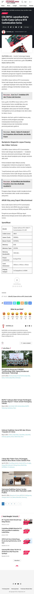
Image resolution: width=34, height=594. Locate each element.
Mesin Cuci (9, 497)
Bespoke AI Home (15, 495)
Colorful (10, 296)
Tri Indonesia (11, 467)
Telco (14, 408)
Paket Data (17, 436)
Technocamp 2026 (10, 377)
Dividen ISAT (13, 406)
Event (10, 375)
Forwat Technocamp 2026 (23, 375)
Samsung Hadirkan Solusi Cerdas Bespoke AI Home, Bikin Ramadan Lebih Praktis (16, 491)
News (3, 377)
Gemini (16, 463)
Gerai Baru (22, 434)
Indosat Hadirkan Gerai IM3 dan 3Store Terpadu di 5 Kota (16, 431)
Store (22, 436)
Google (29, 463)
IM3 (6, 465)
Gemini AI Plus (22, 463)
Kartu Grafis (28, 296)
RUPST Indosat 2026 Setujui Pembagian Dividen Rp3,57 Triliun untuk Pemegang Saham (16, 401)
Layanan (8, 436)
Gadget (5, 13)
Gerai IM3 (27, 434)
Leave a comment (27, 343)
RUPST (27, 406)
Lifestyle (4, 497)
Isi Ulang (14, 465)
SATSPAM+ (4, 467)
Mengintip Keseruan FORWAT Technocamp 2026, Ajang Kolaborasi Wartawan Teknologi (15, 371)
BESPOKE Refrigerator (25, 495)
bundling (11, 463)
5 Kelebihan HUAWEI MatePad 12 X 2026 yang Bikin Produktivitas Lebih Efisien (12, 530)
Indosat (19, 406)
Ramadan (18, 497)
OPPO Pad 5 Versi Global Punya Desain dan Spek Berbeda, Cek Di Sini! (11, 541)
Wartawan (18, 377)
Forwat (14, 375)
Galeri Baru (16, 434)
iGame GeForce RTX (18, 296)
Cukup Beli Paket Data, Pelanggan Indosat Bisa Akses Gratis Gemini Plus (16, 459)
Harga (3, 465)
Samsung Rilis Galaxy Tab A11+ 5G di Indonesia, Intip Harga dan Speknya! (11, 551)
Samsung (24, 497)
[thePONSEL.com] (12, 2)
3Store (10, 434)
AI (9, 406)
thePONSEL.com (10, 31)
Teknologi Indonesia (7, 408)
